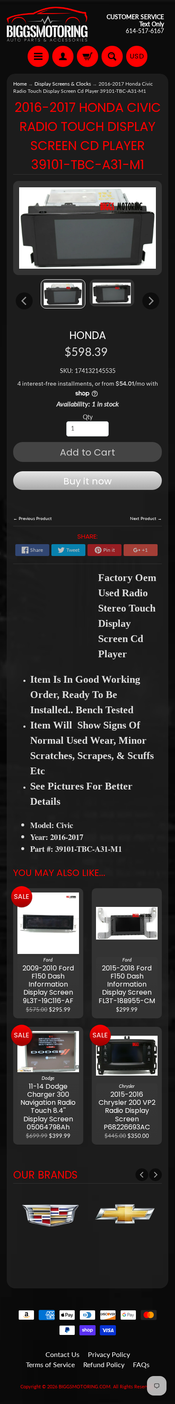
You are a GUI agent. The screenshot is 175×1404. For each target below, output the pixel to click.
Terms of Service (50, 1364)
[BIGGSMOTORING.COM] (47, 24)
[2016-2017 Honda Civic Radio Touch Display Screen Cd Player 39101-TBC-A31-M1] (63, 294)
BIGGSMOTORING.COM (84, 1386)
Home (20, 83)
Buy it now (87, 481)
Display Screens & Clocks (62, 83)
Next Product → (146, 518)
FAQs (141, 1364)
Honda (87, 335)
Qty (88, 417)
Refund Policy (103, 1364)
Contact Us (62, 1354)
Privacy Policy (109, 1354)
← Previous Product (32, 518)
